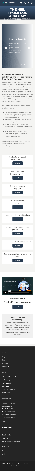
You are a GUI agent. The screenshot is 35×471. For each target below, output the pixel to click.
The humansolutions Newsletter (11, 441)
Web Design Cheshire (14, 466)
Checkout (5, 363)
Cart (3, 360)
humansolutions (6, 432)
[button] (32, 3)
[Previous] (5, 48)
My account (5, 366)
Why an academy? (7, 406)
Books (4, 421)
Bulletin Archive (6, 435)
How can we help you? (8, 403)
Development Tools (9, 418)
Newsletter (5, 438)
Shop (3, 357)
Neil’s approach (6, 383)
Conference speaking (8, 389)
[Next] (29, 48)
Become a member (7, 451)
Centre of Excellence (10, 414)
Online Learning (8, 408)
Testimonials (5, 386)
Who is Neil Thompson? (9, 377)
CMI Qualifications (9, 411)
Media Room (6, 392)
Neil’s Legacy (6, 380)
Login (3, 454)
